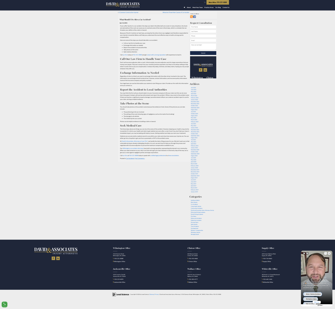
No (164, 159)
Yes (170, 159)
